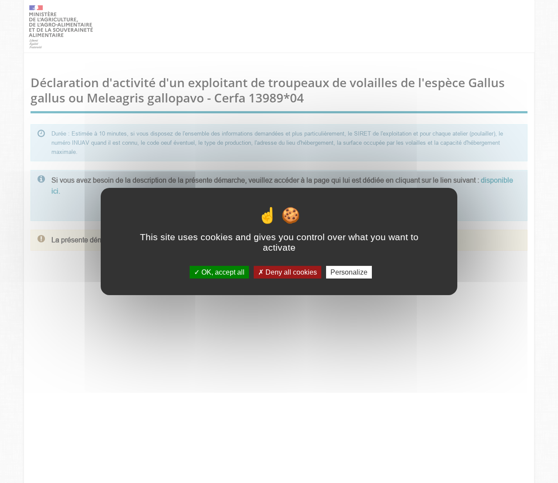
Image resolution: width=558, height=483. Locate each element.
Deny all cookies (290, 272)
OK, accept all (222, 272)
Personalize (348, 272)
